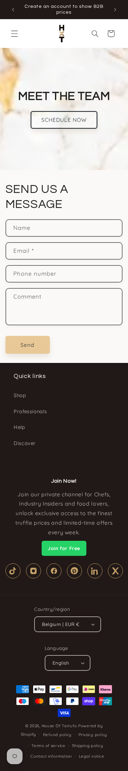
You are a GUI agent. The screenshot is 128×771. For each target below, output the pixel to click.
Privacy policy (93, 734)
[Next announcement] (115, 9)
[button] (14, 33)
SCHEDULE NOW (64, 119)
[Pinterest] (74, 570)
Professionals (30, 411)
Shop (20, 395)
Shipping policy (87, 745)
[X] (115, 570)
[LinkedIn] (94, 570)
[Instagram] (33, 570)
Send (27, 344)
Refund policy (57, 734)
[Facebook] (53, 570)
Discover (25, 443)
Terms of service (48, 745)
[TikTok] (12, 570)
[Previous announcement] (12, 9)
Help (19, 427)
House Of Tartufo (59, 725)
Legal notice (91, 756)
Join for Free (64, 548)
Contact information (51, 756)
